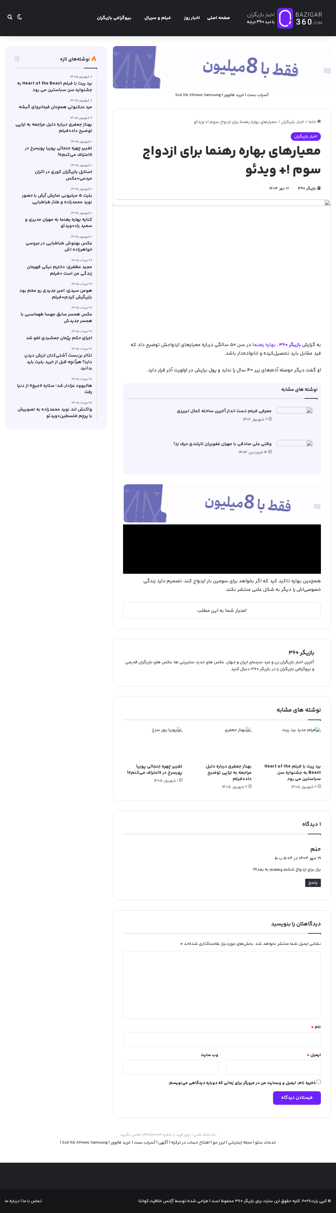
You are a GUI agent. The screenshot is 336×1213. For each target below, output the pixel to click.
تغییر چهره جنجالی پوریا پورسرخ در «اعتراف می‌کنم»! (154, 769)
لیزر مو (219, 1142)
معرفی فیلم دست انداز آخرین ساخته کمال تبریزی (224, 411)
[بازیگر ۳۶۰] (285, 18)
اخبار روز (192, 18)
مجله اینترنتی (240, 1142)
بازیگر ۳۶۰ (307, 189)
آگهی (163, 1142)
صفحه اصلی (218, 18)
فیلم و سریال (157, 18)
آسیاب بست (258, 95)
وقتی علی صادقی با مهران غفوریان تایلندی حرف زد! (223, 444)
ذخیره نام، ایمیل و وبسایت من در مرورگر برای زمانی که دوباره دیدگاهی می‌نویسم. (242, 1083)
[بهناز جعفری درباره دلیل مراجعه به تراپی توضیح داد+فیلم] (222, 743)
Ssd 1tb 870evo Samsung (198, 95)
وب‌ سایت (209, 1055)
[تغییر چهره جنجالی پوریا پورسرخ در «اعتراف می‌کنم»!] (152, 743)
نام (316, 1027)
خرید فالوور (234, 95)
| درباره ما (13, 1201)
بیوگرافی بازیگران (114, 18)
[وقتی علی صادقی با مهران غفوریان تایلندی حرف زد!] (295, 452)
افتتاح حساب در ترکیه (190, 1142)
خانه (312, 122)
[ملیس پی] (222, 503)
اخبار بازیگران (292, 122)
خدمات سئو (265, 1142)
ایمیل (314, 1055)
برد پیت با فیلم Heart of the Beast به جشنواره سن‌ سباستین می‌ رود (292, 773)
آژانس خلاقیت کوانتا (156, 1201)
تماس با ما (32, 1201)
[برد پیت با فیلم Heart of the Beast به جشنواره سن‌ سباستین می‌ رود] (291, 743)
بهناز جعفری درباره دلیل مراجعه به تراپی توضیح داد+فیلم (229, 773)
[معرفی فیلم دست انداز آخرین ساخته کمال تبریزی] (295, 419)
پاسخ (313, 882)
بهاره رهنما (264, 345)
